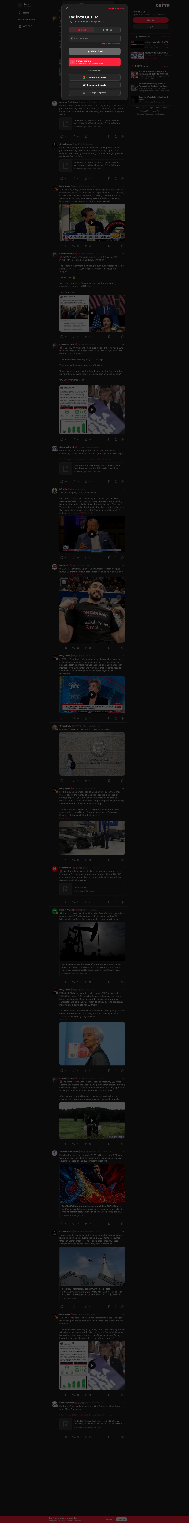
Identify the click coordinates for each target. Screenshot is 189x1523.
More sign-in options (96, 93)
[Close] (67, 8)
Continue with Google (97, 77)
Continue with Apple (96, 85)
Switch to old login (116, 8)
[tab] (81, 29)
